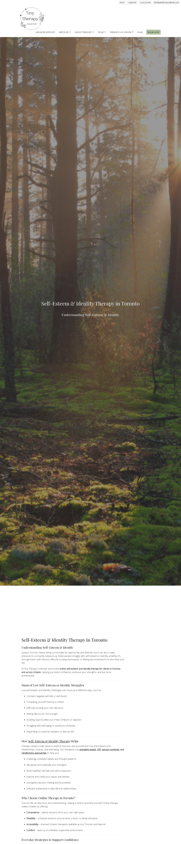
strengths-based (87, 749)
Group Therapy (83, 32)
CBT (99, 749)
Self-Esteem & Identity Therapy (49, 741)
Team (101, 32)
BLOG (122, 2)
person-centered (110, 749)
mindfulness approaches (34, 752)
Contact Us (132, 2)
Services (63, 32)
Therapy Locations (120, 32)
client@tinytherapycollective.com (166, 2)
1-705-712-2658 (145, 2)
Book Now (153, 32)
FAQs (140, 32)
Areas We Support (45, 32)
